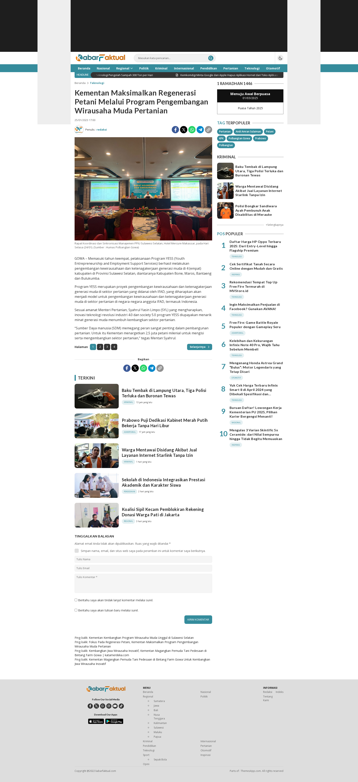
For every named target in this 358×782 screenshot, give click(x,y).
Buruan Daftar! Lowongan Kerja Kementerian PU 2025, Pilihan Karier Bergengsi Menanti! (256, 412)
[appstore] (96, 723)
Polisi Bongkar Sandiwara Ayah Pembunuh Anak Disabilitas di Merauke (256, 210)
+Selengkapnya (274, 225)
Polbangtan (226, 145)
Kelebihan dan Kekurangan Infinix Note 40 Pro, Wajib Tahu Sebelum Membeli (255, 344)
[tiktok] (121, 706)
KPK (221, 138)
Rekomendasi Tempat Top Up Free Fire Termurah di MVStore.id (253, 286)
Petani (269, 131)
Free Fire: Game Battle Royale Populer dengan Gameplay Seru (255, 324)
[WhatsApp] (192, 129)
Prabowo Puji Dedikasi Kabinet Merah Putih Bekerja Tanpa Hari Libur (165, 423)
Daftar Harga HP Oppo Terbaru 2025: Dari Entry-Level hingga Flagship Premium (255, 246)
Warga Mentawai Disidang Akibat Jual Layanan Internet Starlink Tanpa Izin (159, 452)
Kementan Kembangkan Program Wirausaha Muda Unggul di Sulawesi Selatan (141, 638)
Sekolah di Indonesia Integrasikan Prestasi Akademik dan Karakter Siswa (163, 482)
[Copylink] (208, 129)
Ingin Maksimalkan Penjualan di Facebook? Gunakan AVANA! (255, 306)
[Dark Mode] (280, 58)
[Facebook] (175, 129)
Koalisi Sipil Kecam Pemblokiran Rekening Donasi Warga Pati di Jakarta (163, 512)
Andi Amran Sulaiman (248, 131)
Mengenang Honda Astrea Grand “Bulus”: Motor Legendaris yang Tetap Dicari (256, 367)
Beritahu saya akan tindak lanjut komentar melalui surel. (115, 600)
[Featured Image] (143, 239)
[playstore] (114, 723)
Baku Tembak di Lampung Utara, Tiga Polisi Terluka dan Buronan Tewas (164, 393)
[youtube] (115, 706)
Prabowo (260, 138)
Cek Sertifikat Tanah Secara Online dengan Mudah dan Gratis (256, 266)
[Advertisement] (179, 29)
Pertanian (225, 131)
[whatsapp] (102, 706)
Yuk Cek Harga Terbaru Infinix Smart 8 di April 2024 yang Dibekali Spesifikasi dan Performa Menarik (254, 391)
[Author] (79, 129)
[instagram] (108, 706)
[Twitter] (183, 129)
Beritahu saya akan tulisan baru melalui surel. (108, 610)
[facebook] (90, 706)
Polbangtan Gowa (239, 138)
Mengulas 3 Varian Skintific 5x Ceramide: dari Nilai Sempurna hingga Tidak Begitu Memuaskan (256, 434)
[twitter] (96, 706)
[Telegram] (200, 129)
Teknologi (97, 83)
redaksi (102, 129)
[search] (210, 58)
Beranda (80, 83)
